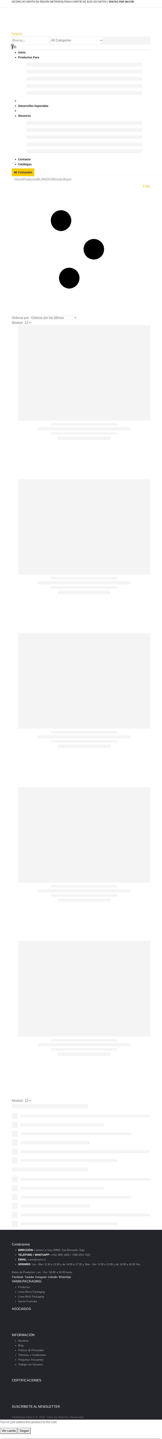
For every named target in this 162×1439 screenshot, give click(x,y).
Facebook (18, 1277)
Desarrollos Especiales (33, 106)
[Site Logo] (53, 22)
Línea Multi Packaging (31, 1296)
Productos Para (28, 57)
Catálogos (25, 164)
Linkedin (53, 1277)
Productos (24, 1287)
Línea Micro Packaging (31, 1291)
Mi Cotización (23, 172)
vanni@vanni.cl (37, 1259)
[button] (17, 34)
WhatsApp (65, 1277)
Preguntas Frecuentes (31, 1359)
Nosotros (24, 116)
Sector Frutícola (27, 1301)
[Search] (105, 41)
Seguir (24, 1430)
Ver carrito (9, 1430)
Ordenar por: (20, 317)
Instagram (41, 1277)
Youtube (29, 1277)
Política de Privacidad (30, 1350)
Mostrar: (17, 322)
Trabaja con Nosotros (30, 1364)
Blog (20, 1345)
